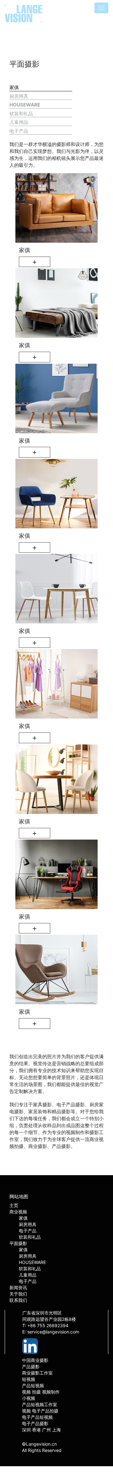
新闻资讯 (18, 1287)
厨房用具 (18, 96)
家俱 (14, 87)
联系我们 (18, 1300)
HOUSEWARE (24, 105)
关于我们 (18, 1294)
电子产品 (18, 131)
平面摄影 (18, 1243)
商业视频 (18, 1211)
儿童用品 (18, 122)
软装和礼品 (21, 114)
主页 (13, 1205)
